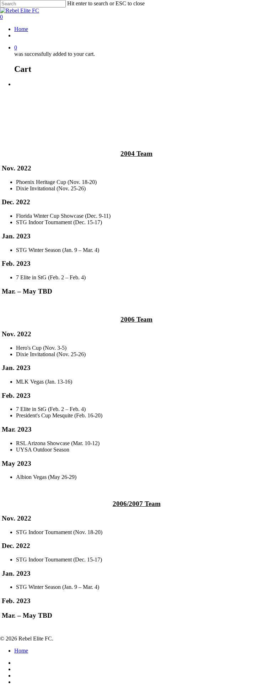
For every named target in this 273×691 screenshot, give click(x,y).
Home (21, 29)
